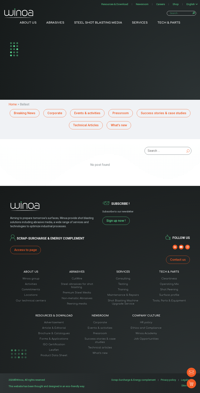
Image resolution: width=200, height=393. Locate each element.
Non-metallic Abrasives (77, 298)
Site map (186, 385)
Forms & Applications (54, 338)
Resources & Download (114, 4)
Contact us (178, 259)
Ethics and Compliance (146, 328)
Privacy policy (168, 379)
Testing (123, 284)
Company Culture (146, 315)
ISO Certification (54, 344)
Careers (160, 4)
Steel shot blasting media (98, 22)
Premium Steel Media (77, 292)
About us (28, 22)
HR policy (146, 322)
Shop (176, 4)
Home (13, 104)
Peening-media (77, 303)
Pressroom (120, 113)
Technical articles (100, 347)
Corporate (54, 113)
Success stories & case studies (163, 113)
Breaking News (24, 113)
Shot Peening (169, 289)
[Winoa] (19, 13)
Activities (31, 284)
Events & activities (87, 113)
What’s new (100, 353)
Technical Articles (86, 125)
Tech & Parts (168, 22)
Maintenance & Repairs (123, 295)
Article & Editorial (54, 328)
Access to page (25, 250)
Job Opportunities (146, 338)
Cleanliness (169, 278)
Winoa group (30, 278)
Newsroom (142, 4)
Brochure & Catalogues (54, 333)
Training (123, 289)
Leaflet (54, 350)
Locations (31, 295)
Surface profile (169, 295)
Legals (185, 379)
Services (140, 22)
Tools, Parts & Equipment (169, 300)
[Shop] (191, 383)
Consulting (123, 278)
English (191, 4)
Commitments (31, 289)
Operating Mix (169, 284)
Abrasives (55, 22)
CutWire (77, 278)
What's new (119, 125)
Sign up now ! (116, 221)
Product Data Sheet (54, 355)
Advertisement (54, 322)
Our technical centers (31, 300)
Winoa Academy (146, 333)
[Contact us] (191, 372)
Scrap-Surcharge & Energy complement (133, 379)
